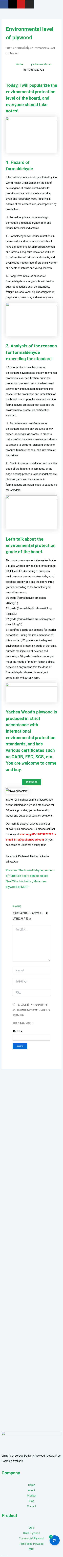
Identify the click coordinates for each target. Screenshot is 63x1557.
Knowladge (23, 47)
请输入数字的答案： (23, 1023)
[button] (11, 856)
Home (10, 47)
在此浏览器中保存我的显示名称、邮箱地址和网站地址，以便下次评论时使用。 (31, 1010)
